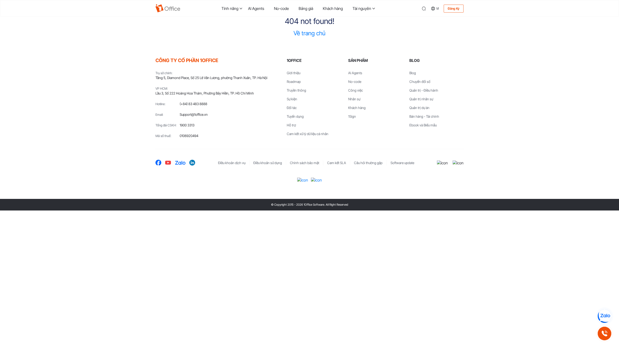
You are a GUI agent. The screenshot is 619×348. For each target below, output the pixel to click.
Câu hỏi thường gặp (368, 163)
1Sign (352, 116)
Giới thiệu (293, 73)
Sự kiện (292, 99)
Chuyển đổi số (419, 82)
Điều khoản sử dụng (267, 163)
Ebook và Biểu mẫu (423, 125)
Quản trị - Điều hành (423, 90)
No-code (281, 8)
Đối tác (292, 108)
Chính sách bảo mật (304, 163)
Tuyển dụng (295, 116)
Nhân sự (354, 99)
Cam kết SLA (336, 163)
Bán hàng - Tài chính (424, 116)
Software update (402, 163)
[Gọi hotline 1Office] (604, 333)
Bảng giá (306, 8)
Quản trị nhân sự (421, 99)
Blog (412, 73)
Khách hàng (333, 8)
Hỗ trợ (291, 125)
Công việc (355, 90)
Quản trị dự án (419, 108)
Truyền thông (296, 90)
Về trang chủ (309, 33)
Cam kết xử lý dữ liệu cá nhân (307, 134)
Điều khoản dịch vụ (231, 163)
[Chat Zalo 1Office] (604, 316)
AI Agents (256, 8)
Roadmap (294, 82)
